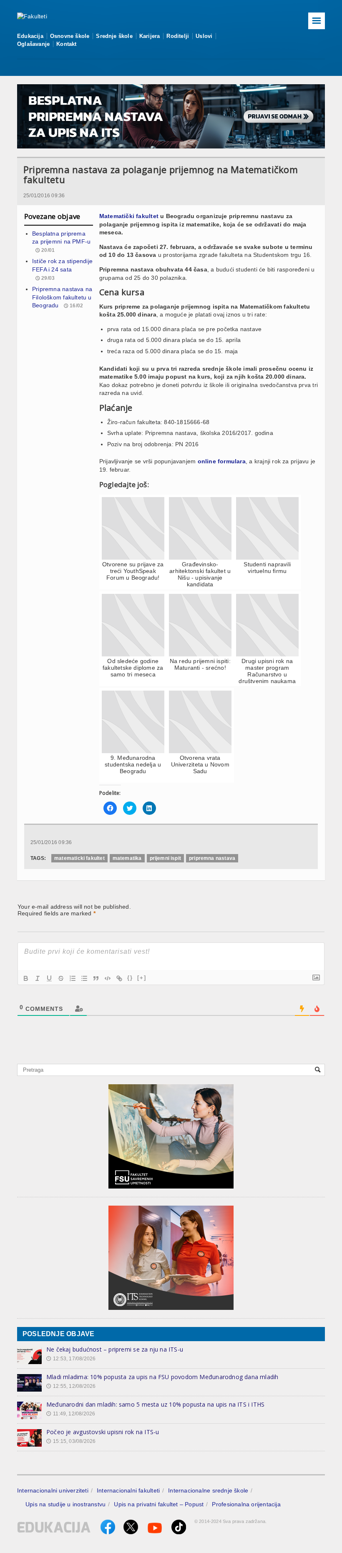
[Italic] (37, 978)
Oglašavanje (33, 44)
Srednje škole (114, 36)
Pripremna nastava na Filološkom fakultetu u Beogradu (62, 297)
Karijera (149, 36)
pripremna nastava (212, 858)
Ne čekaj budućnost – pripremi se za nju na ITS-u (114, 1349)
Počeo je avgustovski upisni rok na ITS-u (102, 1432)
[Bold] (26, 978)
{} (130, 978)
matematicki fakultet (79, 858)
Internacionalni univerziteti (52, 1490)
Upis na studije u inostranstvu (65, 1504)
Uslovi (204, 36)
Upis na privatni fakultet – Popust (159, 1504)
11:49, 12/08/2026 (70, 1414)
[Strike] (61, 978)
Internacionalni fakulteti (128, 1490)
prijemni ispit (165, 858)
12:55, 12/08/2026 (71, 1386)
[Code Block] (107, 978)
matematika (127, 858)
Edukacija (30, 36)
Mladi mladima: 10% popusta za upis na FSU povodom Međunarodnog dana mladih (162, 1377)
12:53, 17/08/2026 (71, 1359)
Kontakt (66, 44)
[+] (141, 978)
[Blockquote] (96, 978)
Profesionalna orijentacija (246, 1504)
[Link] (119, 978)
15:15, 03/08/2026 (71, 1441)
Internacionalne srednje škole (208, 1490)
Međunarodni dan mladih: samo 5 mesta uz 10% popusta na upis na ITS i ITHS (155, 1404)
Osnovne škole (70, 36)
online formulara (222, 461)
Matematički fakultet (128, 216)
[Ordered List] (72, 978)
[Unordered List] (84, 978)
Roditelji (177, 36)
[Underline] (49, 978)
